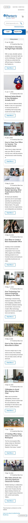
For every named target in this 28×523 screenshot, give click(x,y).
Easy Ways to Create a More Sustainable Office (13, 240)
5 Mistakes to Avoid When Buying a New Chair (12, 391)
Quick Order (15, 6)
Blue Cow (20, 44)
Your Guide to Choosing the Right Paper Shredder (14, 48)
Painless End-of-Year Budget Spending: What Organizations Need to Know (13, 191)
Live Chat (6, 7)
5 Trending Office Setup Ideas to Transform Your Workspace (13, 436)
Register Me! (17, 31)
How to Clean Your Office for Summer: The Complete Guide (14, 144)
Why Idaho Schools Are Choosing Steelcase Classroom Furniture (13, 479)
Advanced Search (19, 26)
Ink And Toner (21, 6)
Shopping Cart (22, 16)
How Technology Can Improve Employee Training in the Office (12, 293)
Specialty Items (21, 9)
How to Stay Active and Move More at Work (13, 344)
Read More (10, 68)
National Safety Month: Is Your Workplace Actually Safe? (13, 98)
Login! (8, 31)
